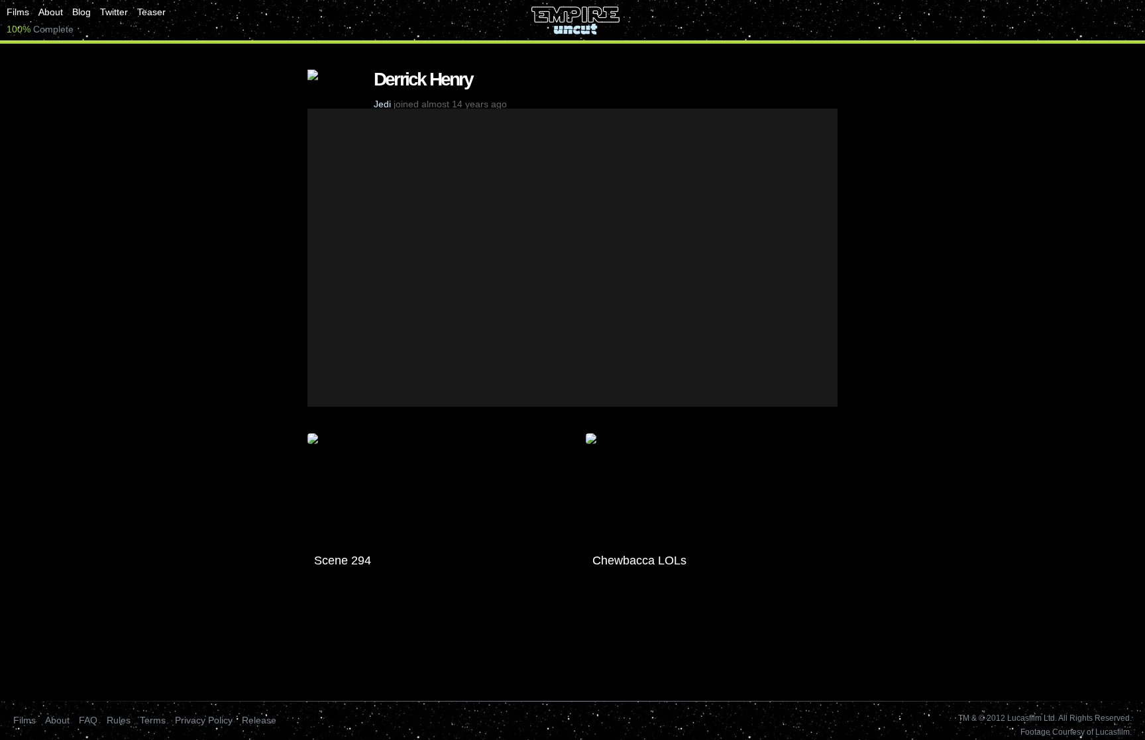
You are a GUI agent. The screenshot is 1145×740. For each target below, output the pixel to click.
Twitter (114, 12)
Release (259, 720)
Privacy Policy (204, 720)
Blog (81, 12)
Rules (119, 720)
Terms (153, 720)
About (50, 12)
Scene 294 (342, 560)
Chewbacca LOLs (639, 560)
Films (18, 12)
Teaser (151, 12)
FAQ (88, 720)
